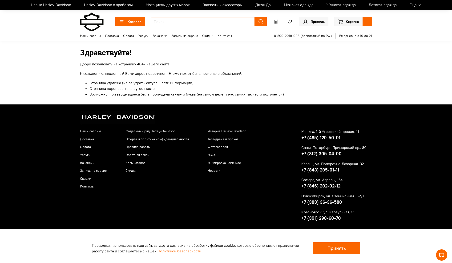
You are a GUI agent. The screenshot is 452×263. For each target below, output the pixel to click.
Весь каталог (135, 163)
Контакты (225, 36)
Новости (214, 170)
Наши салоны (90, 36)
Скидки (207, 36)
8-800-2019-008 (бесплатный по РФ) (303, 36)
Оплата (128, 36)
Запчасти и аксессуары (222, 4)
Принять (336, 248)
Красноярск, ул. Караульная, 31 (328, 212)
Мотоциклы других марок (168, 4)
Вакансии (160, 36)
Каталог (134, 21)
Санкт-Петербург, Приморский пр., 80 (334, 147)
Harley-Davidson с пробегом (108, 4)
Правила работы (137, 147)
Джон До (263, 4)
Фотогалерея (218, 147)
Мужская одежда (298, 4)
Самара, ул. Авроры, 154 (322, 179)
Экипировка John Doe (224, 163)
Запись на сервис (184, 36)
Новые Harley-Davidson (51, 4)
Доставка (112, 36)
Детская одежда (383, 4)
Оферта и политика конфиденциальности (157, 139)
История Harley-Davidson (227, 131)
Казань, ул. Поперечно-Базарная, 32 (332, 163)
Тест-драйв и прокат (223, 139)
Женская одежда (341, 4)
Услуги (143, 36)
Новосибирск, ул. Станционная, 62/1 (332, 196)
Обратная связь (137, 155)
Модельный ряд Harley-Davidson (150, 131)
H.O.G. (213, 155)
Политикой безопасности (179, 251)
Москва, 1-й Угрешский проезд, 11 (330, 131)
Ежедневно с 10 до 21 (355, 36)
